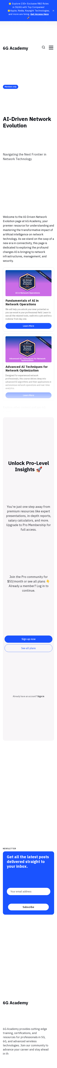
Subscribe (28, 907)
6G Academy (15, 48)
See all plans (28, 648)
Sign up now (29, 639)
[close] (53, 10)
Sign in (40, 696)
